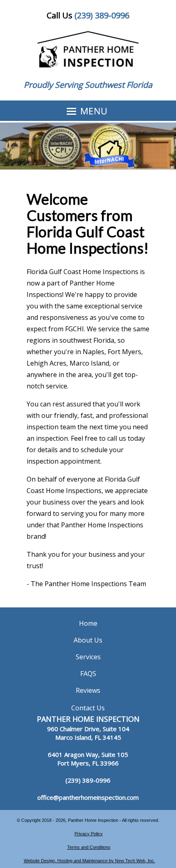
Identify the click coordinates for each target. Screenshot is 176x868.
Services (88, 656)
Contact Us (88, 707)
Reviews (88, 690)
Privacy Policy (88, 833)
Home (88, 623)
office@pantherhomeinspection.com (88, 797)
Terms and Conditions (89, 847)
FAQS (88, 673)
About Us (88, 640)
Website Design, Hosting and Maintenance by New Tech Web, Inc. (89, 860)
